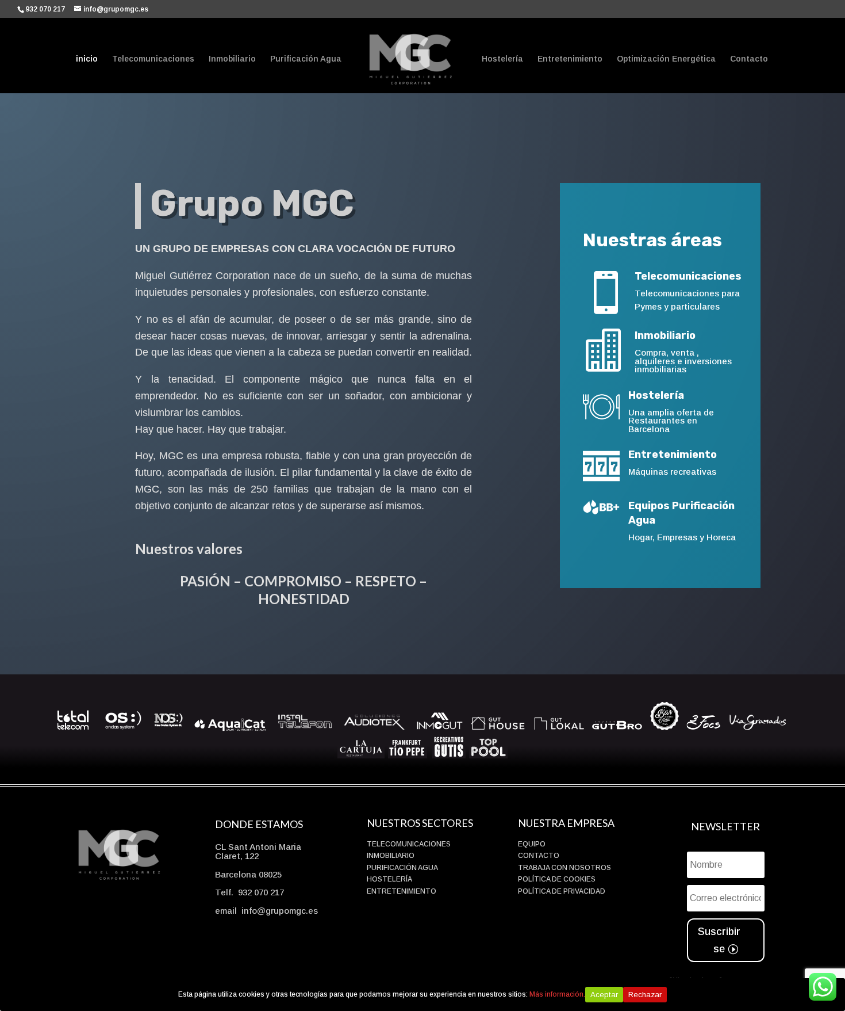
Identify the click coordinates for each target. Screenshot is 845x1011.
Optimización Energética (666, 59)
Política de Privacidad (561, 891)
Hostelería (502, 59)
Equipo (532, 844)
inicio (87, 59)
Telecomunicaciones (153, 59)
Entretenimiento (569, 59)
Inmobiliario (232, 59)
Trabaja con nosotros (564, 868)
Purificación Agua (305, 59)
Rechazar (645, 994)
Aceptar (604, 994)
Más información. (557, 994)
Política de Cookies (557, 879)
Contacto (749, 59)
